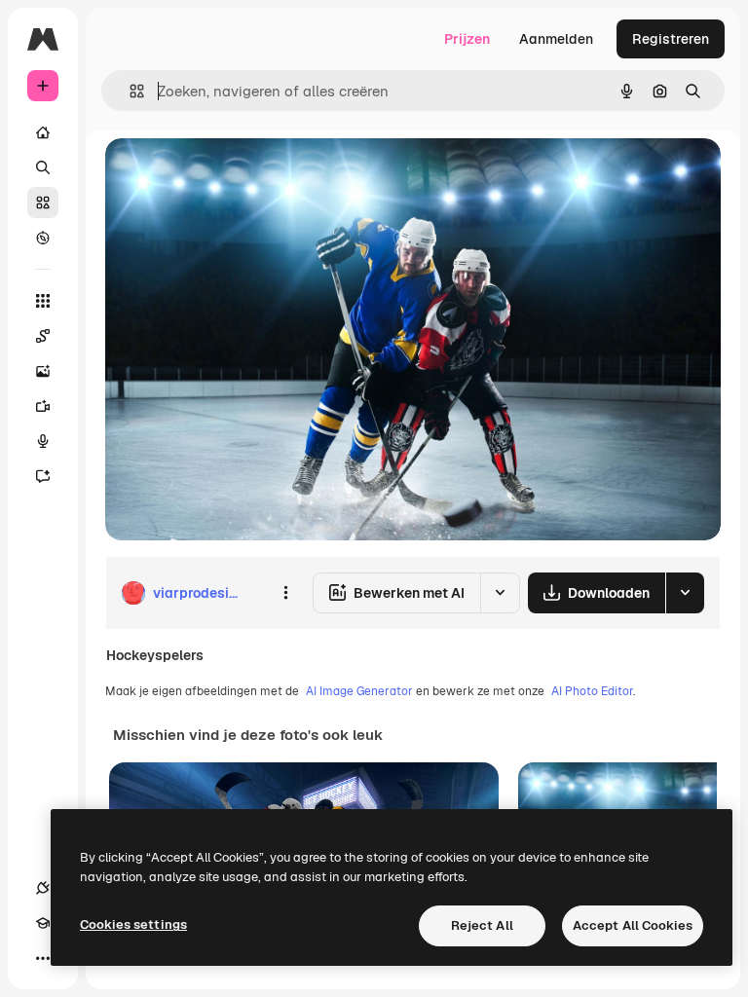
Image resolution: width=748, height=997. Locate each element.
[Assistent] (42, 476)
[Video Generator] (42, 406)
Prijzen (467, 39)
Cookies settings (133, 924)
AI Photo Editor (592, 691)
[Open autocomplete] (129, 91)
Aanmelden (556, 39)
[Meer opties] (285, 592)
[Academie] (42, 923)
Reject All (482, 925)
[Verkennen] (42, 237)
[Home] (42, 132)
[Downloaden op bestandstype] (684, 592)
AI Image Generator (359, 691)
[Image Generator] (42, 371)
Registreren (670, 39)
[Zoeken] (42, 167)
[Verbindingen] (42, 888)
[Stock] (42, 202)
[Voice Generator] (42, 441)
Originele (233, 175)
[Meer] (42, 958)
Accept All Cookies (632, 925)
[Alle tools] (42, 300)
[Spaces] (42, 335)
